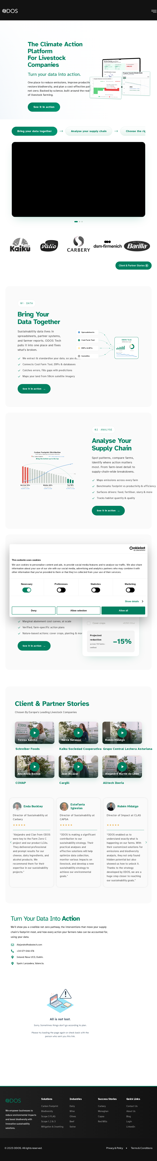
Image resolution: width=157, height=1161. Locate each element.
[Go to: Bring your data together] (78, 179)
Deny (33, 610)
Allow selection (78, 610)
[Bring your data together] (76, 221)
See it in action (43, 107)
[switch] (61, 589)
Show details (132, 601)
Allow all (123, 610)
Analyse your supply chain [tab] (89, 131)
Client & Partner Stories (132, 265)
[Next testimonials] (146, 842)
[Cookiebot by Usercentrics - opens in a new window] (131, 548)
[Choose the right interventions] (82, 221)
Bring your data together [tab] (34, 131)
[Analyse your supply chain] (79, 221)
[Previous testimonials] (11, 842)
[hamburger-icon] (154, 12)
